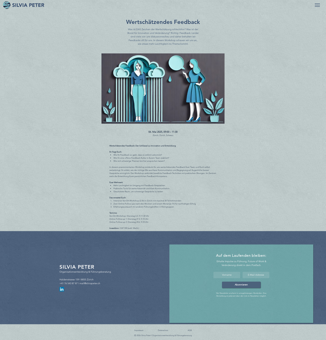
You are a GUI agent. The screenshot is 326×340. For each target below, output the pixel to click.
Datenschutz (163, 330)
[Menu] (317, 5)
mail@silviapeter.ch (90, 283)
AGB (190, 330)
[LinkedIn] (61, 289)
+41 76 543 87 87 (68, 283)
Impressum (139, 330)
